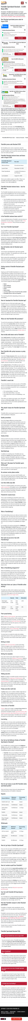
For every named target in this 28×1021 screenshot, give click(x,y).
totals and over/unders (10, 644)
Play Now (20, 38)
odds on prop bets (5, 487)
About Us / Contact (4, 1011)
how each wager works (13, 594)
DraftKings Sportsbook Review (9, 79)
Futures (3, 708)
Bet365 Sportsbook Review (8, 95)
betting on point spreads (9, 616)
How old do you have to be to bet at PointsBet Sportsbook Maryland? (13, 968)
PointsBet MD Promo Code (8, 137)
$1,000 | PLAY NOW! (17, 1018)
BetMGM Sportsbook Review (8, 62)
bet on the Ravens (16, 621)
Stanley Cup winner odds (7, 713)
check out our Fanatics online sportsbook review (13, 16)
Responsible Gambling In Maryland (7, 1013)
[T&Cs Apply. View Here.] (25, 30)
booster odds (21, 330)
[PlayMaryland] (13, 2)
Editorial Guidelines (21, 1011)
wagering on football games (16, 678)
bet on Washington (14, 628)
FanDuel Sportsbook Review (8, 30)
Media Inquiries (13, 1011)
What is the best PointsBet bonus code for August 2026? (13, 935)
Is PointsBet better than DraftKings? (9, 983)
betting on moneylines (17, 658)
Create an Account (20, 137)
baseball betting (4, 681)
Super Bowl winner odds (21, 711)
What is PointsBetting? (6, 951)
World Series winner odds (19, 713)
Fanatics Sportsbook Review (8, 47)
